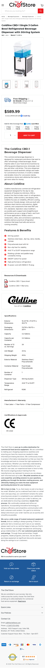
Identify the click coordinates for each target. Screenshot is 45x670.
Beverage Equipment (13, 16)
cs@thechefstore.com (12, 623)
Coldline (27, 306)
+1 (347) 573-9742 (12, 625)
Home (3, 16)
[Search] (40, 11)
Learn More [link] (35, 124)
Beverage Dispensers (28, 16)
